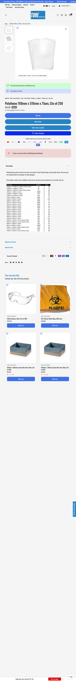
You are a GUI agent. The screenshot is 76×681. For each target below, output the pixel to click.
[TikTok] (49, 6)
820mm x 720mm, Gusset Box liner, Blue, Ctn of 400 (55, 368)
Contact (32, 5)
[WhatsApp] (19, 262)
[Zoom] (65, 28)
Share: (6, 262)
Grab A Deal (9, 7)
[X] (13, 262)
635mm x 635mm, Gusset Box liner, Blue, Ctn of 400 (21, 368)
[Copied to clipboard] (22, 262)
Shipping (12, 110)
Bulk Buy (7, 5)
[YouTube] (46, 6)
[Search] (62, 15)
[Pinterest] (16, 262)
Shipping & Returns (10, 242)
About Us (25, 5)
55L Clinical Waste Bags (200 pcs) (51, 319)
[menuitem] (8, 5)
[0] (69, 15)
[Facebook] (44, 6)
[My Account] (66, 15)
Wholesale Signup (16, 5)
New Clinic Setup (19, 7)
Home (6, 23)
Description (9, 166)
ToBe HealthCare (11, 316)
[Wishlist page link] (58, 15)
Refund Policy (9, 247)
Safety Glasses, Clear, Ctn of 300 (17, 319)
